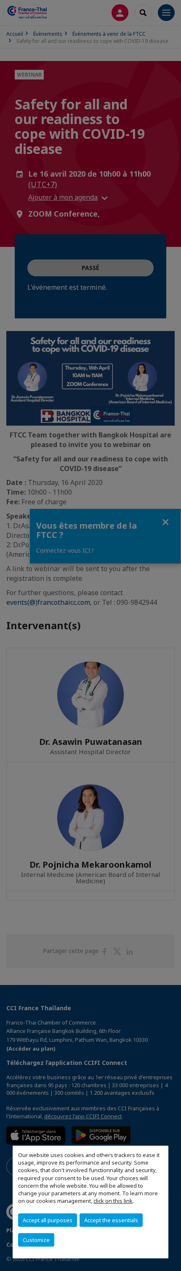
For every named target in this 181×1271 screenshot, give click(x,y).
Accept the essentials (111, 1220)
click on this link (113, 1201)
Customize (36, 1240)
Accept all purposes (47, 1220)
